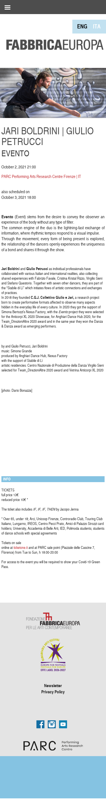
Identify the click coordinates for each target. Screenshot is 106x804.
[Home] (53, 32)
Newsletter (53, 685)
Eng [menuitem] (82, 26)
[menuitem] (82, 26)
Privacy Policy (53, 692)
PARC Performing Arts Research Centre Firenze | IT (41, 176)
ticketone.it (21, 547)
